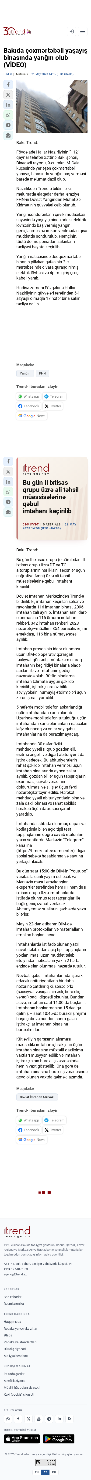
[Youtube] (39, 1419)
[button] (8, 84)
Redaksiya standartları (20, 1342)
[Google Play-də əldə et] (58, 1438)
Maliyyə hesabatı (16, 1356)
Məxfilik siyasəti (15, 1381)
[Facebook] (18, 1419)
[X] (28, 1419)
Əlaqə (8, 1335)
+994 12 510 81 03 (16, 1269)
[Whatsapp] (8, 1419)
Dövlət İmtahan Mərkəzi (37, 1097)
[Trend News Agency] (17, 1232)
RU (54, 1472)
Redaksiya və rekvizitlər (20, 1328)
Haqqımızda (12, 1321)
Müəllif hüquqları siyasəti (21, 1387)
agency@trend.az (15, 1274)
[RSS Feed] (69, 1419)
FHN (42, 373)
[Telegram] (49, 1419)
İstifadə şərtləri (14, 1374)
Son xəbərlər (12, 1297)
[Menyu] (83, 31)
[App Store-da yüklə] (22, 1438)
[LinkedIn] (59, 1419)
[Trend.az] (17, 31)
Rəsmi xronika (14, 1303)
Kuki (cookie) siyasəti (19, 1394)
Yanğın (25, 373)
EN (37, 1472)
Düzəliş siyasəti (15, 1349)
